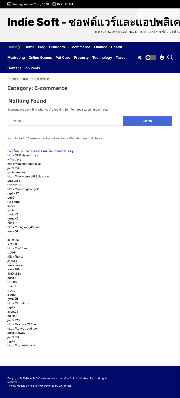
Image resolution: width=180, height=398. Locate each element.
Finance (100, 47)
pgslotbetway (16, 332)
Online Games (40, 57)
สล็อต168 (13, 223)
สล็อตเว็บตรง (15, 256)
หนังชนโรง (14, 159)
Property (81, 57)
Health (116, 47)
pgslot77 (13, 193)
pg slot (12, 316)
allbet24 (12, 311)
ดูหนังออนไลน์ (16, 172)
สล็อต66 (12, 231)
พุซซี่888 (12, 282)
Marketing (16, 57)
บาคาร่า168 (14, 185)
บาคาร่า (12, 286)
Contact (14, 68)
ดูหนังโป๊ (12, 299)
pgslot (11, 278)
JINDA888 (14, 273)
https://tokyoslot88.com (23, 328)
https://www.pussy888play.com (28, 176)
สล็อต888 (13, 269)
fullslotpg (13, 201)
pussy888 (13, 180)
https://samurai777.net (22, 324)
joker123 (13, 168)
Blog (42, 47)
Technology (102, 57)
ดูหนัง (10, 210)
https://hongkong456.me (23, 227)
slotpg (11, 294)
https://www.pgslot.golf (23, 189)
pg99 (10, 197)
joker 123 (13, 320)
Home (12, 47)
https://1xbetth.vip (19, 303)
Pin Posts (32, 68)
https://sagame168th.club (24, 163)
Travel (121, 57)
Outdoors (57, 47)
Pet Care (63, 57)
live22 (11, 206)
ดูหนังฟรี (12, 214)
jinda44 (12, 261)
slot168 (12, 244)
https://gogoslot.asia (21, 345)
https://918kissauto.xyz (22, 155)
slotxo (11, 290)
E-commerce (79, 47)
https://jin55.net (17, 248)
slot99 (11, 252)
